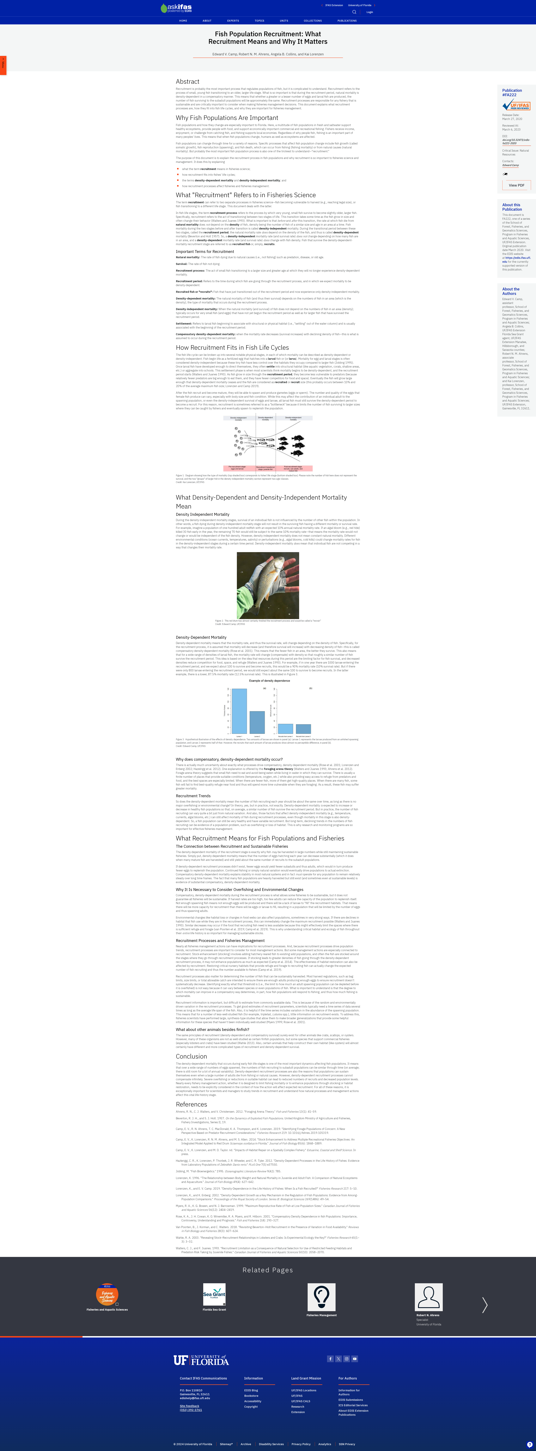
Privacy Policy (301, 1444)
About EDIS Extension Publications (353, 1413)
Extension (298, 1412)
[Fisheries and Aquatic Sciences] (107, 1294)
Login (370, 12)
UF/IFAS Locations (303, 1390)
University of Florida (359, 5)
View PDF (517, 185)
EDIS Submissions (350, 1400)
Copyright (251, 1406)
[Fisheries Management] (322, 1297)
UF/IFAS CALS (300, 1401)
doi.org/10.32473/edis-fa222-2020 (516, 141)
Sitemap (225, 1444)
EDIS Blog (251, 1390)
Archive (246, 1444)
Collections (313, 20)
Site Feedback (189, 1406)
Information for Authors (349, 1392)
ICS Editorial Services (353, 1405)
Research (297, 1406)
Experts (233, 20)
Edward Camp (510, 165)
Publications (347, 20)
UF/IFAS (296, 1396)
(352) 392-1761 (191, 1410)
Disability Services (271, 1444)
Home (183, 20)
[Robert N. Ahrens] (429, 1297)
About (207, 20)
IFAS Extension (334, 5)
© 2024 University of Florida (193, 1444)
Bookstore (251, 1396)
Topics (259, 20)
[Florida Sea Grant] (214, 1294)
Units (284, 20)
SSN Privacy (347, 1444)
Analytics (324, 1444)
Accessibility (252, 1401)
